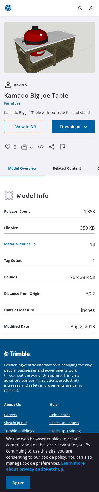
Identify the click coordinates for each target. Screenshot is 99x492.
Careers (10, 414)
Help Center (60, 414)
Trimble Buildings (19, 430)
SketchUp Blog (16, 422)
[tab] (22, 168)
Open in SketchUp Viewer (49, 47)
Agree (18, 482)
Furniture (12, 103)
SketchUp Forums (64, 422)
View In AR (25, 126)
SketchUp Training (65, 430)
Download (70, 126)
